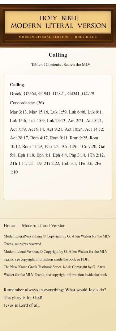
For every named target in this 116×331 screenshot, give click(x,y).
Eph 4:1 (43, 155)
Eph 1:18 (26, 155)
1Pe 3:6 (85, 163)
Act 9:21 (54, 129)
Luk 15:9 (36, 120)
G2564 (30, 93)
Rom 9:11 (58, 138)
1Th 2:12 (96, 155)
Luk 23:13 (56, 120)
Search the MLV (77, 64)
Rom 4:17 (39, 138)
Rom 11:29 (32, 146)
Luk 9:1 (94, 112)
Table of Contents (46, 64)
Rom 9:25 (78, 138)
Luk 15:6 (18, 120)
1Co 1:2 (51, 146)
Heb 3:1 (69, 163)
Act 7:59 (18, 129)
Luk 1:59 (58, 112)
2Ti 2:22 (51, 163)
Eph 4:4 (60, 155)
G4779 (88, 93)
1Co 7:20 (88, 146)
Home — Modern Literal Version (34, 225)
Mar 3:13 (18, 112)
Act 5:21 (94, 120)
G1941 (44, 93)
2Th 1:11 (18, 163)
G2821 (59, 93)
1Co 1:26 (69, 146)
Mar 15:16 (38, 112)
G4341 (73, 93)
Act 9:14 (36, 129)
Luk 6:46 (77, 112)
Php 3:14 (77, 155)
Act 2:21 (76, 120)
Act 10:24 (74, 129)
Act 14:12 (94, 129)
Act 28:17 (19, 138)
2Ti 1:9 (34, 163)
